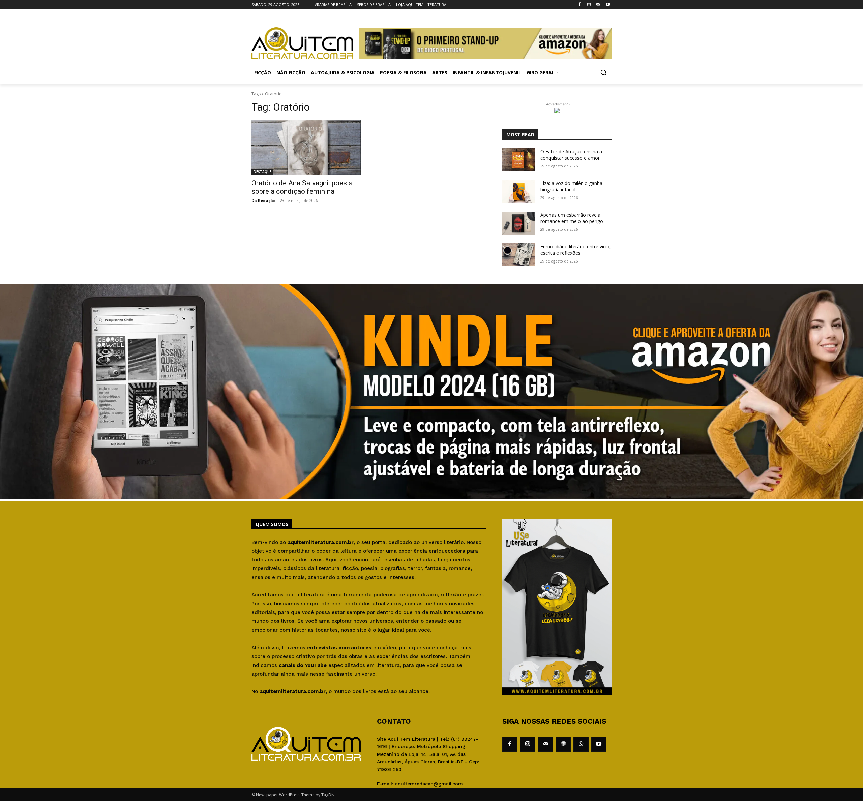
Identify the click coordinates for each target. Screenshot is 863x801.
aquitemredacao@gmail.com (429, 784)
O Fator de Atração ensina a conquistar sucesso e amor (571, 154)
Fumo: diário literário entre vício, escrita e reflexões (575, 249)
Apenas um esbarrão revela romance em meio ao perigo (571, 218)
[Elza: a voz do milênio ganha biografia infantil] (518, 191)
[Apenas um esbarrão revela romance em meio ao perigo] (518, 223)
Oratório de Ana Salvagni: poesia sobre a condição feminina (302, 187)
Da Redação (263, 200)
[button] (603, 72)
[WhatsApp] (581, 744)
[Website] (563, 744)
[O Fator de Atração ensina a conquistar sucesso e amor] (518, 159)
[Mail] (598, 5)
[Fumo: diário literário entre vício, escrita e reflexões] (518, 254)
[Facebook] (580, 5)
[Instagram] (589, 5)
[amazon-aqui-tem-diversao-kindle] (431, 497)
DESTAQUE (262, 171)
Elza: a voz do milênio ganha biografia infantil (571, 186)
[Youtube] (608, 5)
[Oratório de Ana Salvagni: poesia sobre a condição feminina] (306, 147)
